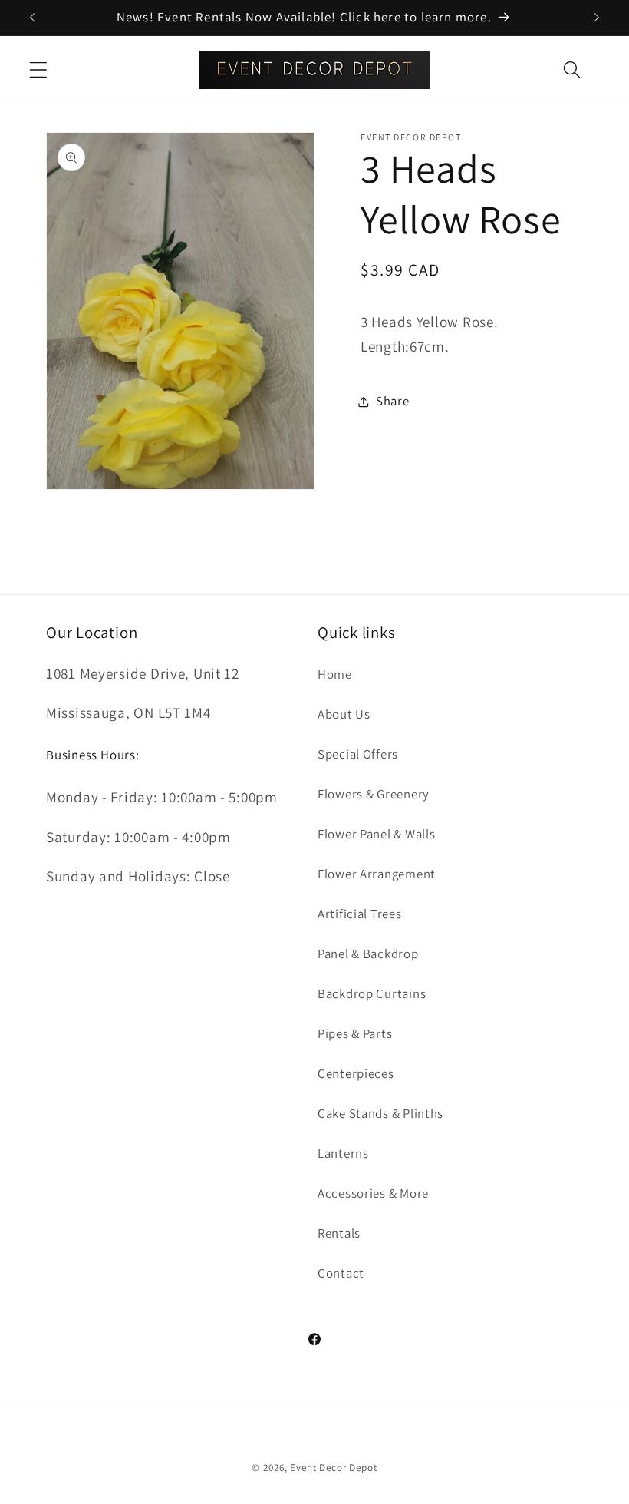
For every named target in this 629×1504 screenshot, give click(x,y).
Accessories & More (373, 1193)
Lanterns (343, 1153)
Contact (341, 1272)
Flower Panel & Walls (376, 833)
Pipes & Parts (355, 1033)
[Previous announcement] (32, 18)
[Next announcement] (597, 18)
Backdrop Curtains (372, 993)
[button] (38, 69)
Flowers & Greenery (374, 793)
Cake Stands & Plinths (380, 1113)
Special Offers (358, 753)
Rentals (339, 1233)
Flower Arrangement (377, 873)
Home (335, 674)
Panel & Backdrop (368, 953)
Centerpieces (356, 1073)
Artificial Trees (360, 913)
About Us (344, 714)
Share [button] (393, 400)
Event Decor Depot (333, 1467)
